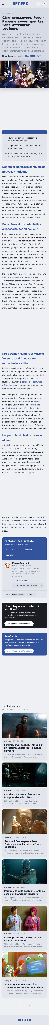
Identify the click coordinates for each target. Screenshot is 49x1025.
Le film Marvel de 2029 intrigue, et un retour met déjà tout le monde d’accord (22, 767)
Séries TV (31, 615)
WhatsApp (10, 555)
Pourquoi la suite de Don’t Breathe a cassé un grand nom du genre (23, 909)
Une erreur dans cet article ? (27, 605)
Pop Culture (8, 13)
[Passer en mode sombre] (44, 3)
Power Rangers (18, 615)
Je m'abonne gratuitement (20, 671)
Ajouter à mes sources (20, 644)
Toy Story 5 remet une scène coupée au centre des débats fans (21, 1002)
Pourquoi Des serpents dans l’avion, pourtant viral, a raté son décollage (23, 862)
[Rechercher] (38, 3)
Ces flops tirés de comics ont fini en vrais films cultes (22, 955)
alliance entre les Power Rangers (17, 277)
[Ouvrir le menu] (3, 3)
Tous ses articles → (22, 580)
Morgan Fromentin (9, 56)
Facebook (15, 550)
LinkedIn (28, 550)
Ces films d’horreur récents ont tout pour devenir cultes (22, 814)
